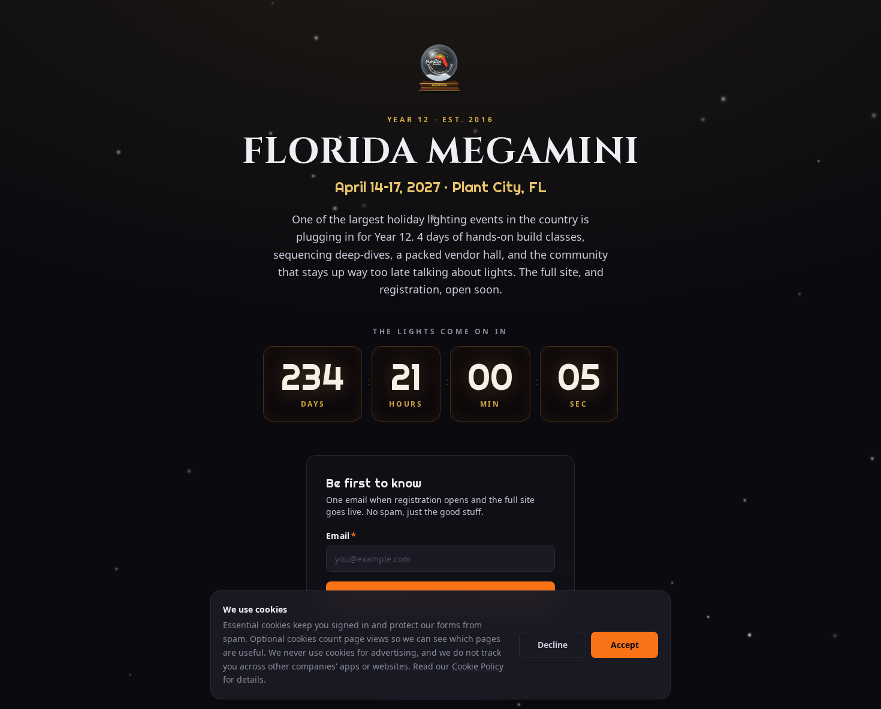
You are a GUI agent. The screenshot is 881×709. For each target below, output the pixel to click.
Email (341, 535)
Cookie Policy (477, 666)
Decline (553, 644)
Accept (625, 644)
